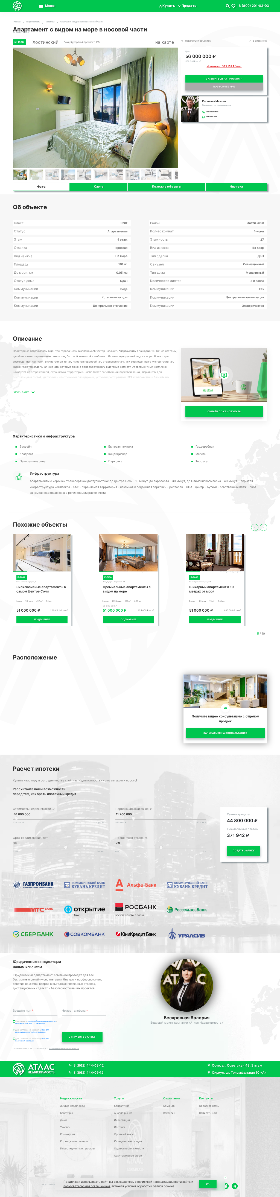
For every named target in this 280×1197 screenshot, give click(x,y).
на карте (164, 42)
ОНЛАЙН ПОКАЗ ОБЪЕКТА (224, 411)
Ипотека (236, 186)
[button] (173, 108)
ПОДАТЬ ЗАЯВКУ (244, 850)
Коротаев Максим (214, 101)
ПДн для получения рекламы (32, 1040)
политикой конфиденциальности (64, 1048)
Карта (98, 186)
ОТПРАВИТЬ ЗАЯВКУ (82, 1036)
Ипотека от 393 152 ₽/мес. (224, 66)
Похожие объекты (166, 186)
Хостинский (46, 42)
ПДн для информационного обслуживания (32, 1031)
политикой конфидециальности (42, 1021)
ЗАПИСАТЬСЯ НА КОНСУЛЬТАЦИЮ (225, 733)
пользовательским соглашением (30, 1023)
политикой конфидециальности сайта (164, 1182)
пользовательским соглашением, (87, 1186)
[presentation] (254, 527)
